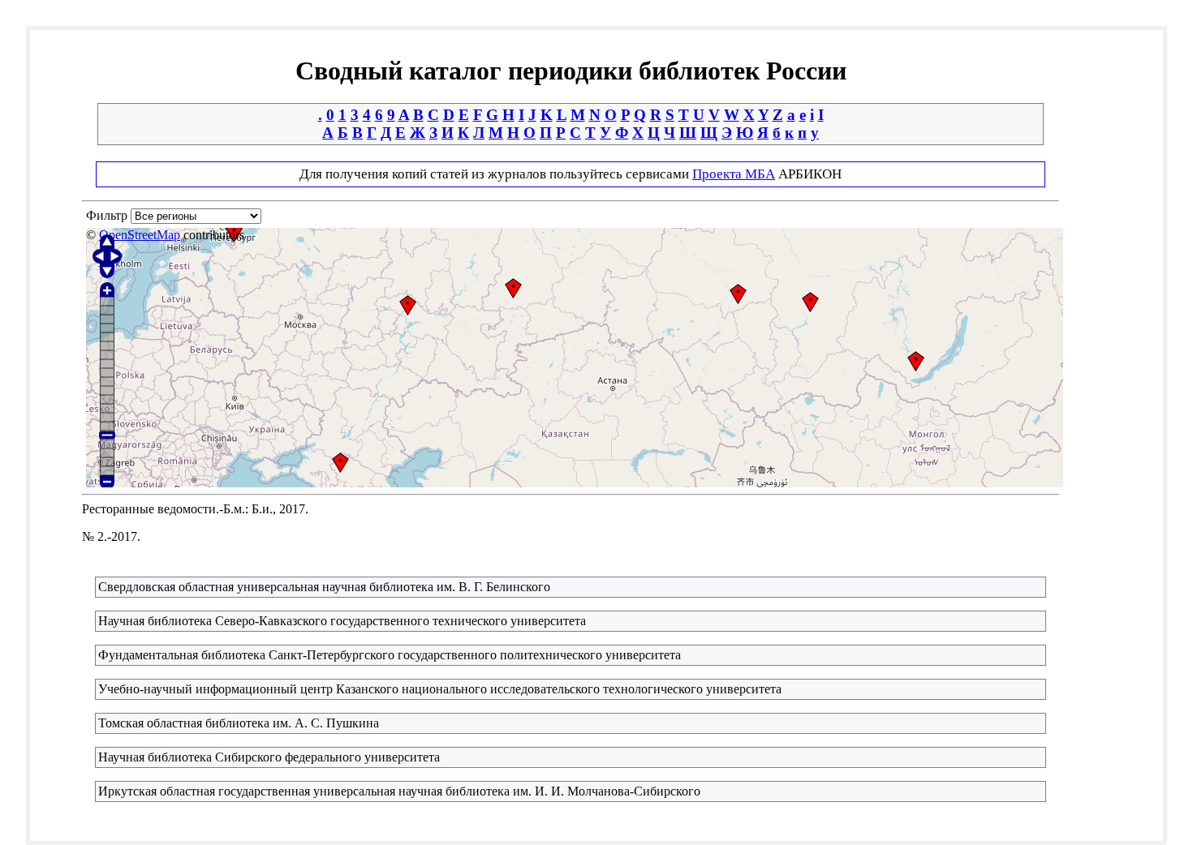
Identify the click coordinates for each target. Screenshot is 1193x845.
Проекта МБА (733, 174)
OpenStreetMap (139, 235)
